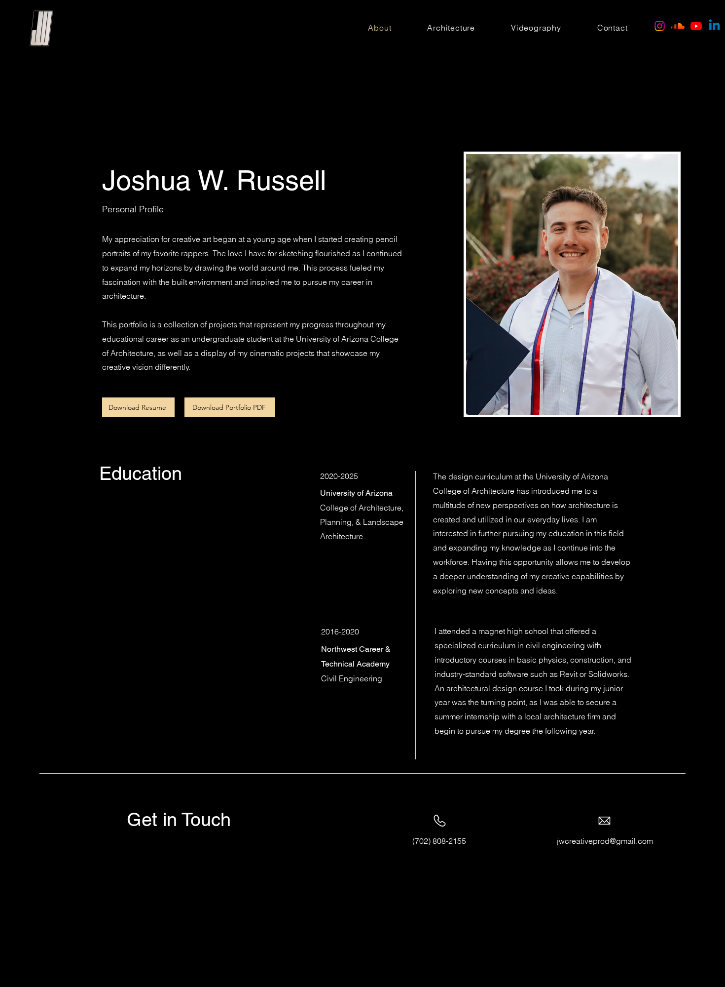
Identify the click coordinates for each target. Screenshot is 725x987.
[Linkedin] (714, 26)
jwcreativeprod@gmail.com (605, 841)
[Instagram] (659, 26)
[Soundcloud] (678, 26)
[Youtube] (696, 26)
